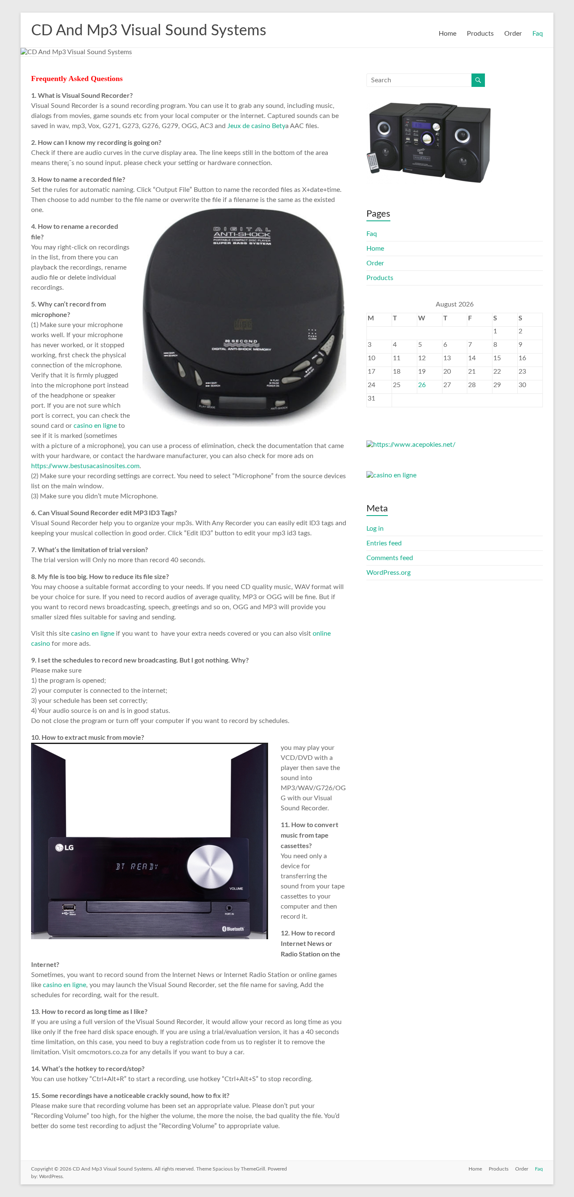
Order (513, 33)
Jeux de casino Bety (256, 126)
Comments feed (389, 558)
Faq (537, 33)
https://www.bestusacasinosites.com (85, 466)
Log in (375, 528)
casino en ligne (96, 425)
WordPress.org (388, 572)
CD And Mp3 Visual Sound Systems (148, 30)
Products (480, 33)
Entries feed (384, 543)
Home (447, 33)
